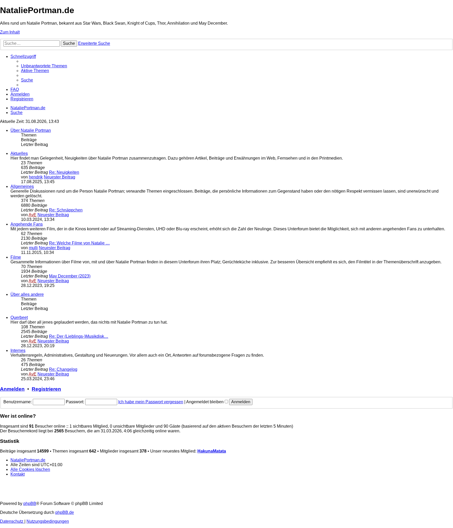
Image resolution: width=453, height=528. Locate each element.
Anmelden (12, 389)
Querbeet (19, 317)
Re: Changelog (63, 369)
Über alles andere (27, 294)
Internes (17, 350)
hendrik (36, 177)
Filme (15, 257)
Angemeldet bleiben (205, 402)
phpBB (29, 503)
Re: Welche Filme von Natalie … (79, 243)
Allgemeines (22, 186)
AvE (32, 215)
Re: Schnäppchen (66, 210)
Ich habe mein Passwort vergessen (150, 402)
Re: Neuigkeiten (64, 172)
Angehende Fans (26, 224)
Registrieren (46, 389)
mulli (33, 248)
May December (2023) (69, 276)
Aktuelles (19, 153)
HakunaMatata (211, 451)
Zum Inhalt (10, 32)
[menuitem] (44, 66)
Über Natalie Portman (30, 130)
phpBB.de (64, 512)
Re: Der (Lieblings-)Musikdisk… (78, 336)
